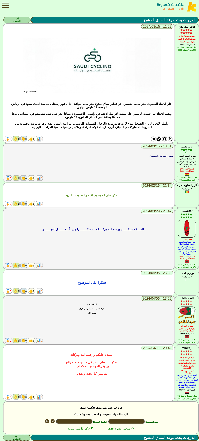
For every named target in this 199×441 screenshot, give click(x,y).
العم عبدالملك (187, 298)
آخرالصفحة (17, 20)
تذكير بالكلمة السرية (80, 428)
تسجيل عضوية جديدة (121, 428)
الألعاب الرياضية (174, 8)
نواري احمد (187, 273)
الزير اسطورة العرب (187, 185)
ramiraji (187, 348)
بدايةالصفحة (17, 437)
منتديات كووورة (171, 4)
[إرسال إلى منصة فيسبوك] (164, 139)
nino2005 (187, 211)
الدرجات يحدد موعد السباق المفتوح (169, 20)
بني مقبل (187, 146)
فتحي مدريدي (187, 26)
